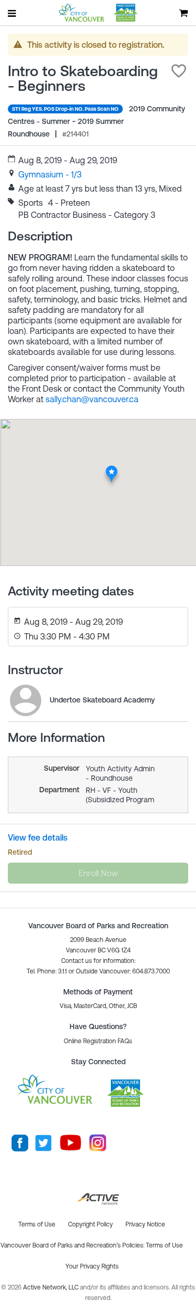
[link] (50, 174)
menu (12, 13)
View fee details (37, 837)
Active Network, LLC (51, 1287)
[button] (178, 71)
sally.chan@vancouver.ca (92, 399)
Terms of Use (164, 1245)
